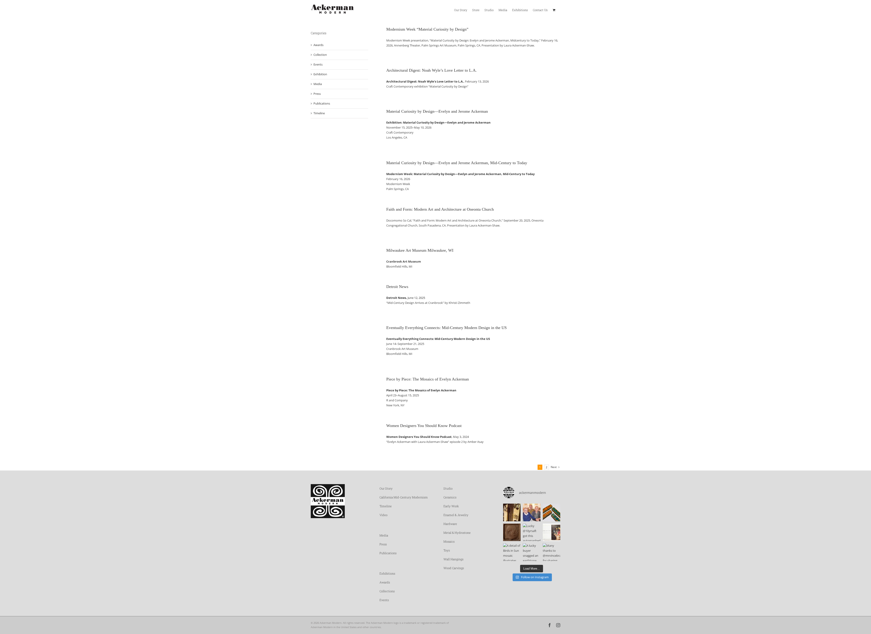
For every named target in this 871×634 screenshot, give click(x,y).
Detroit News (397, 286)
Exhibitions (387, 573)
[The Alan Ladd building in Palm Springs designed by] (512, 512)
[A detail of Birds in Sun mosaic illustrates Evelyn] (512, 552)
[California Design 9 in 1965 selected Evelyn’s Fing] (551, 532)
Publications (321, 103)
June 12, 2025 (405, 298)
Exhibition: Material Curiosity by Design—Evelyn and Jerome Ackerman (438, 122)
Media (317, 84)
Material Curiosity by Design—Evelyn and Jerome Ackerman (437, 111)
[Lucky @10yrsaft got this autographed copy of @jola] (532, 532)
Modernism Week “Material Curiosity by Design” (427, 29)
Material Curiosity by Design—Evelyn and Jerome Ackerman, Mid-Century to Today (456, 163)
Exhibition (320, 74)
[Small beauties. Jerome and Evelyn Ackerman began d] (551, 512)
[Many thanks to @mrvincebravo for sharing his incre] (551, 552)
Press (317, 94)
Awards (318, 45)
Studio (448, 488)
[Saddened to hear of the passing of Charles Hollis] (532, 512)
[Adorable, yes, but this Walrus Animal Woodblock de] (512, 532)
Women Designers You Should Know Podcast (424, 425)
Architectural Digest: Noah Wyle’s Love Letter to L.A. (431, 70)
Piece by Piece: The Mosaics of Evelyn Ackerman (427, 379)
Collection (320, 55)
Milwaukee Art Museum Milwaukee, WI (419, 250)
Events (318, 64)
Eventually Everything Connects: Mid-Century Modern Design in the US (446, 327)
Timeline (319, 113)
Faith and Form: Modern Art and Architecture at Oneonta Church (440, 209)
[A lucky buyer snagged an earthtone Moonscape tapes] (532, 552)
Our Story (386, 488)
